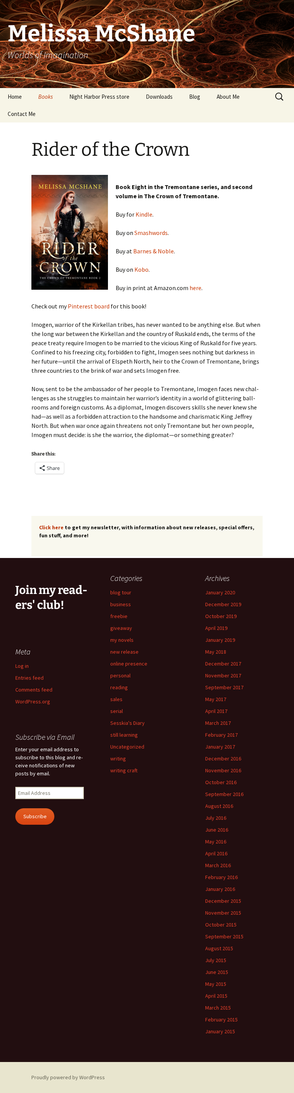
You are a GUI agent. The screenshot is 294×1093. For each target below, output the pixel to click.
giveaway (121, 628)
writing (118, 758)
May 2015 (215, 983)
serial (116, 711)
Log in (22, 665)
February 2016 (221, 877)
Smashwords (151, 233)
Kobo (141, 269)
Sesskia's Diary (127, 722)
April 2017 (216, 711)
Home (15, 96)
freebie (118, 616)
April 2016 (216, 853)
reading (119, 687)
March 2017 (218, 722)
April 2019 (216, 628)
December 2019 (223, 604)
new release (124, 651)
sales (116, 699)
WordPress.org (32, 701)
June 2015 (216, 972)
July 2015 (215, 960)
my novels (122, 639)
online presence (128, 663)
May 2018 (215, 651)
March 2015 (218, 1007)
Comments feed (33, 689)
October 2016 (221, 782)
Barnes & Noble (153, 251)
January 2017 (220, 746)
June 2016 (216, 829)
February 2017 (221, 734)
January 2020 (220, 592)
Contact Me (22, 113)
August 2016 (219, 806)
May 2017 (215, 699)
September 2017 (224, 687)
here (195, 288)
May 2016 (215, 841)
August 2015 (219, 948)
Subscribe (35, 816)
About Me (228, 96)
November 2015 (223, 912)
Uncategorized (127, 746)
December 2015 (223, 900)
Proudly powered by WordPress (68, 1077)
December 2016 (223, 758)
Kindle (144, 214)
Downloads (159, 96)
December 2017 (223, 663)
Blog (194, 96)
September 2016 (224, 794)
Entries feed (29, 677)
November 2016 (223, 770)
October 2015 (221, 924)
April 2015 (216, 995)
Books (45, 96)
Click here (51, 527)
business (120, 604)
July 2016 (215, 817)
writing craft (123, 770)
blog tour (120, 592)
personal (120, 675)
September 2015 (224, 936)
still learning (124, 734)
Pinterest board (89, 306)
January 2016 (220, 889)
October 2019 (221, 616)
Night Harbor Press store (99, 96)
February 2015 (221, 1019)
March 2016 (218, 865)
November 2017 (223, 675)
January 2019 (220, 639)
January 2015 (220, 1031)
